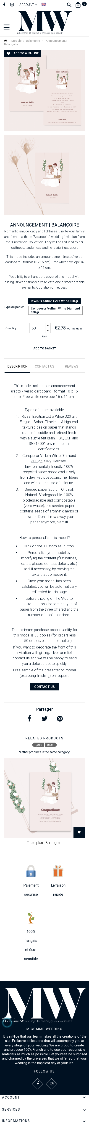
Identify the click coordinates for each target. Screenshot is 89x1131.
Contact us (44, 687)
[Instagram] (12, 5)
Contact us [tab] (44, 366)
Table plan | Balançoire (45, 843)
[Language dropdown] (43, 4)
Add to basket (44, 348)
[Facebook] (4, 5)
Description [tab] (17, 366)
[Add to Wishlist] (79, 832)
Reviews (71, 366)
